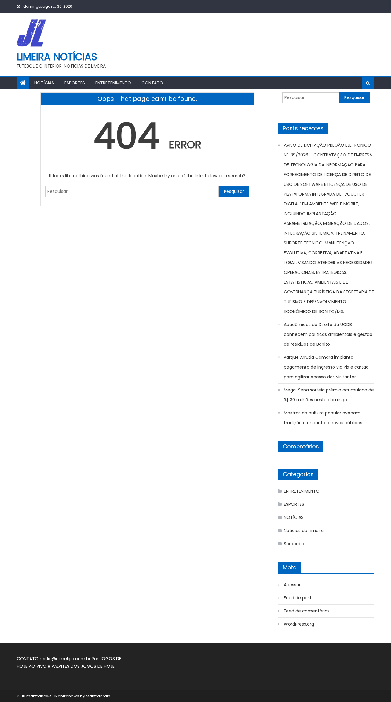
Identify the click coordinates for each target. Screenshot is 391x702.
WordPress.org (299, 624)
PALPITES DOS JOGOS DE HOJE (83, 666)
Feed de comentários (307, 611)
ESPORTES (74, 83)
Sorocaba (294, 544)
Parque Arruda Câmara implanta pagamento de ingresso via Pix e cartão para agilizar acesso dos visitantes (326, 367)
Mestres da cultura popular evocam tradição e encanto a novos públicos (323, 418)
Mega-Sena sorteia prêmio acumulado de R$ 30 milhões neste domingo (329, 395)
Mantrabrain (98, 696)
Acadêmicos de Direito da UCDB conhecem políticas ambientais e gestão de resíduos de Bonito (328, 334)
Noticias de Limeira (304, 530)
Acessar (292, 585)
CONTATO (152, 83)
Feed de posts (299, 598)
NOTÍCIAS (44, 83)
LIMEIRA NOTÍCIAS (57, 57)
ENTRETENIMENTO (113, 83)
